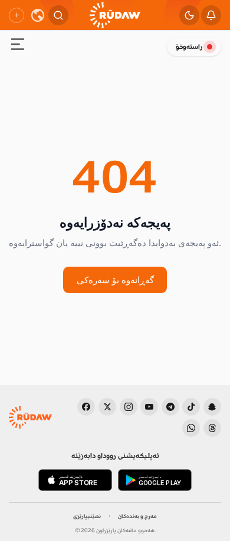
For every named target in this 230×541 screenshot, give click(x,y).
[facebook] (86, 407)
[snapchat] (212, 407)
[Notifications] (211, 15)
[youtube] (149, 407)
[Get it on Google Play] (155, 480)
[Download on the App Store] (75, 480)
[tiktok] (191, 407)
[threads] (212, 428)
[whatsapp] (191, 428)
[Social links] (16, 15)
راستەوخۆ (189, 47)
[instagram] (128, 407)
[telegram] (170, 407)
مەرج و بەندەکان (137, 516)
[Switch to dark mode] (189, 15)
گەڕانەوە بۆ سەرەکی (115, 280)
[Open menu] (18, 45)
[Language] (37, 15)
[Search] (58, 15)
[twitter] (107, 407)
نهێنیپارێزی (87, 516)
